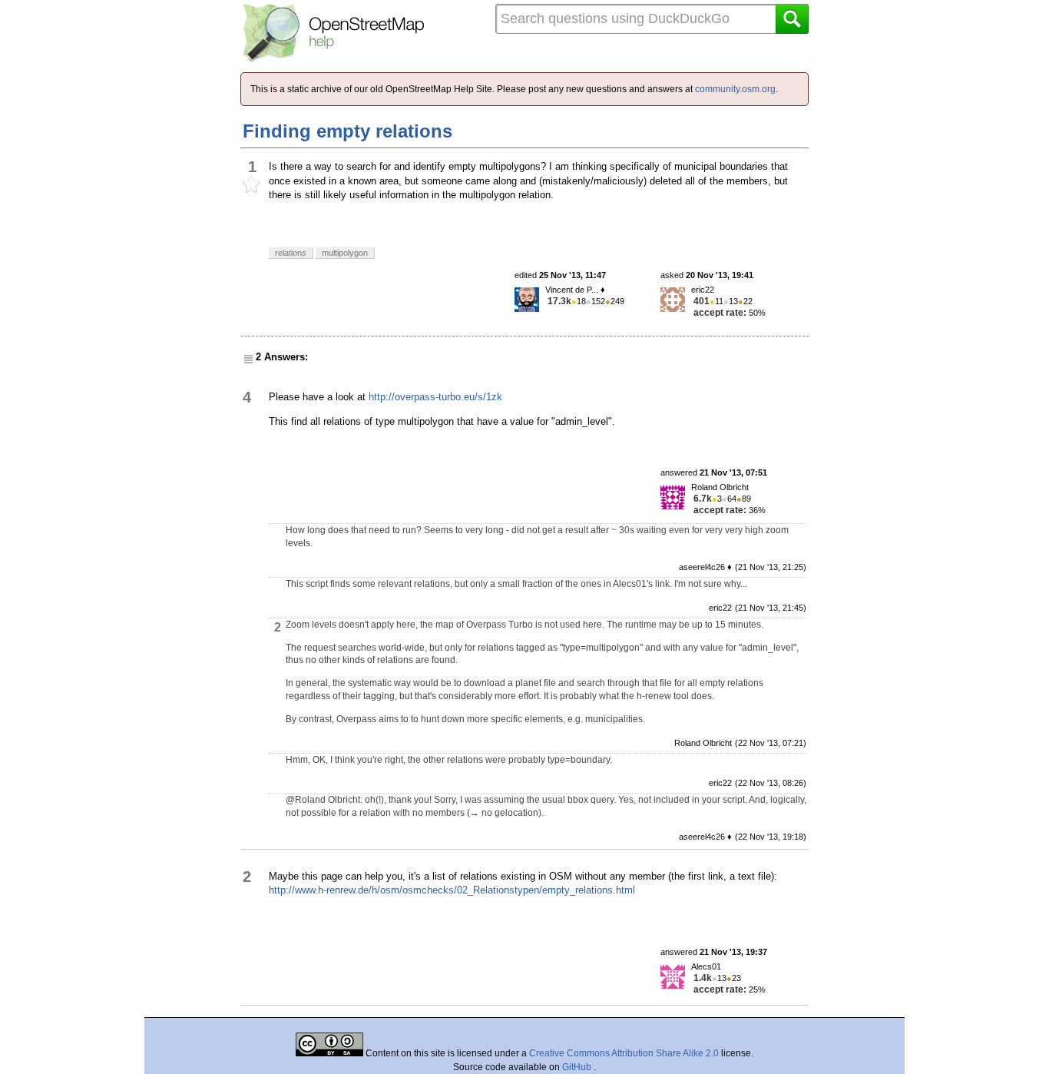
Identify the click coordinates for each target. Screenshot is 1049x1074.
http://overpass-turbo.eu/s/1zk (435, 397)
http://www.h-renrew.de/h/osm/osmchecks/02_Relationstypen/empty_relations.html (452, 890)
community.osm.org (735, 89)
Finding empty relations (347, 131)
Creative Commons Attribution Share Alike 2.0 (624, 1053)
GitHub (578, 1067)
